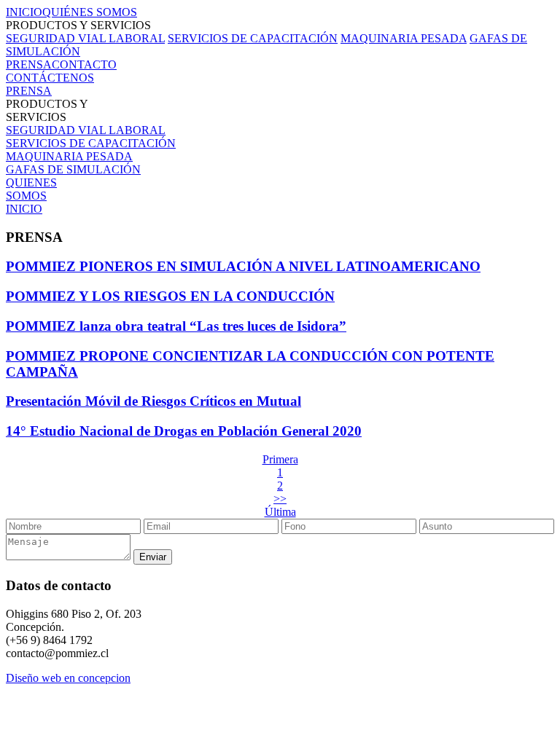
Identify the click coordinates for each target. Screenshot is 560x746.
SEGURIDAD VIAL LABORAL (85, 38)
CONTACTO (84, 64)
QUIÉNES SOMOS (89, 12)
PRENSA (29, 64)
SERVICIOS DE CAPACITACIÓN (253, 38)
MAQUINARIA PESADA (404, 38)
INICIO (24, 12)
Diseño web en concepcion (68, 678)
